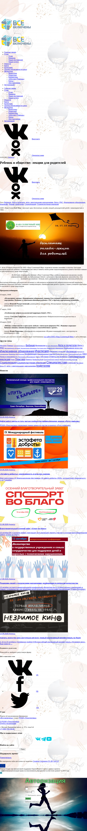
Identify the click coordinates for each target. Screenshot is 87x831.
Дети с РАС (58, 202)
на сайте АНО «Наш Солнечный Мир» (59, 337)
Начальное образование (26, 357)
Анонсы (11, 157)
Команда (11, 58)
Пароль (28, 792)
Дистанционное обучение (12, 348)
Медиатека (8, 71)
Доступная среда (41, 348)
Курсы (10, 81)
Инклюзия (4, 204)
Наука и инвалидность (9, 357)
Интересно (71, 351)
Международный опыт (75, 354)
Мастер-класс (64, 354)
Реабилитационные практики (68, 359)
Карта (6, 66)
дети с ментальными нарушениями (39, 202)
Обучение (44, 357)
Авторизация (9, 85)
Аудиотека (12, 75)
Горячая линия (10, 52)
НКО (84, 354)
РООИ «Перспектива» (27, 718)
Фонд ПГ (3, 366)
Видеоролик (40, 346)
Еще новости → (6, 644)
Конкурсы (12, 354)
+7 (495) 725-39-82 (7, 729)
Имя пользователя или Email (36, 787)
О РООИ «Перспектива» (9, 722)
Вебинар (7, 202)
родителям (19, 204)
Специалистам (56, 362)
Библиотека (13, 77)
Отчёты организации (8, 723)
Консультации (20, 354)
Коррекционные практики (46, 354)
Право (13, 359)
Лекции (11, 204)
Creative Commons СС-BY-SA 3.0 (46, 761)
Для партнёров (14, 83)
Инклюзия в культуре (57, 351)
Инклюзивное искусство (73, 348)
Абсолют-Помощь (6, 345)
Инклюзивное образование (74, 202)
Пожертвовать (5, 758)
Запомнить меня (34, 795)
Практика (20, 359)
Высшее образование (52, 345)
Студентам (71, 363)
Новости (7, 64)
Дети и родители (18, 202)
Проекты (29, 359)
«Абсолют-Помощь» (16, 79)
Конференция (31, 354)
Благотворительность (19, 345)
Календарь (8, 67)
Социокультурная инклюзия (48, 204)
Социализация (30, 204)
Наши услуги (13, 62)
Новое (38, 357)
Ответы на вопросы (58, 357)
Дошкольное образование (55, 348)
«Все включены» (6, 718)
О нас (6, 54)
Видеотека (12, 73)
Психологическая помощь (51, 359)
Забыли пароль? (31, 801)
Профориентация (37, 359)
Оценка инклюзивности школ (15, 69)
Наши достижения (15, 60)
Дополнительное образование (29, 348)
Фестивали (79, 363)
